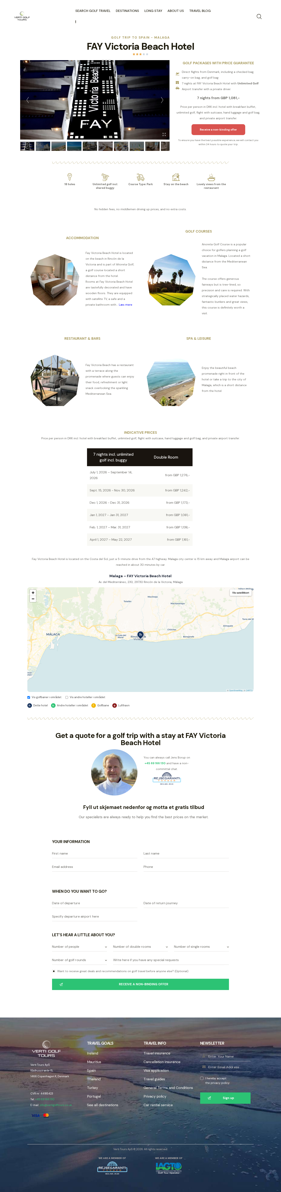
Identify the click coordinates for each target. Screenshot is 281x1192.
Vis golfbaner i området (46, 697)
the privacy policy (217, 1082)
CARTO (249, 690)
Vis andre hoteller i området (87, 697)
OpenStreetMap (236, 690)
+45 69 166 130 (45, 1099)
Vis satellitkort (240, 592)
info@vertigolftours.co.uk (56, 1105)
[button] (140, 635)
